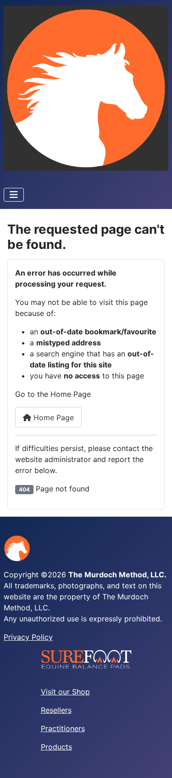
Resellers (56, 710)
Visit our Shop (65, 691)
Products (56, 746)
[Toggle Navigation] (14, 195)
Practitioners (63, 728)
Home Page (52, 417)
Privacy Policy (28, 637)
